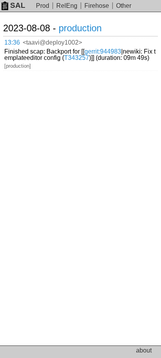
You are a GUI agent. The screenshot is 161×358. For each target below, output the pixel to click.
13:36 (12, 42)
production (80, 28)
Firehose (96, 5)
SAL (17, 5)
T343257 (76, 57)
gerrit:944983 (102, 51)
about (144, 350)
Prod (42, 5)
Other (123, 5)
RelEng (66, 5)
